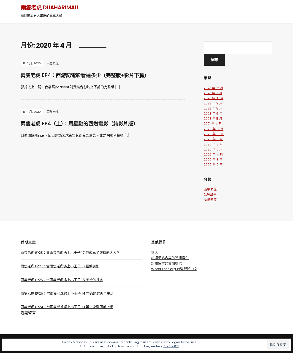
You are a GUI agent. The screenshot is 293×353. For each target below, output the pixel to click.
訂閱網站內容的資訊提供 (170, 257)
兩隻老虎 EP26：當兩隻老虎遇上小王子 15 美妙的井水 (62, 279)
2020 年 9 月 (213, 139)
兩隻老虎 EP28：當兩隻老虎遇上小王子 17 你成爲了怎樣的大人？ (70, 252)
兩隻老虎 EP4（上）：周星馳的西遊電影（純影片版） (79, 123)
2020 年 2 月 (213, 164)
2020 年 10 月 (214, 134)
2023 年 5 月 (213, 118)
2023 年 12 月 (213, 88)
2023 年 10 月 (213, 98)
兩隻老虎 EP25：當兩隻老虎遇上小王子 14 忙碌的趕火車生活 (67, 293)
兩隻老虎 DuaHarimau (49, 7)
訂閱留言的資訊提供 (166, 263)
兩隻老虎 (53, 63)
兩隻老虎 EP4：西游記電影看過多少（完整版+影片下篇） (85, 75)
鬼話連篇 (210, 199)
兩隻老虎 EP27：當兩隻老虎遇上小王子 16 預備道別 (60, 266)
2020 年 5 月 (213, 149)
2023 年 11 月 (213, 93)
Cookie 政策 (171, 346)
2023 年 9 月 (213, 103)
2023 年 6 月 (213, 113)
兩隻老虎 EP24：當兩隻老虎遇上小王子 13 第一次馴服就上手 (67, 306)
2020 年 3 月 (213, 159)
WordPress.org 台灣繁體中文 (174, 268)
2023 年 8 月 (213, 108)
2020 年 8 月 (213, 144)
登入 (154, 252)
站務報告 (210, 194)
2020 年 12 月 (213, 129)
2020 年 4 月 (213, 154)
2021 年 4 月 (213, 123)
